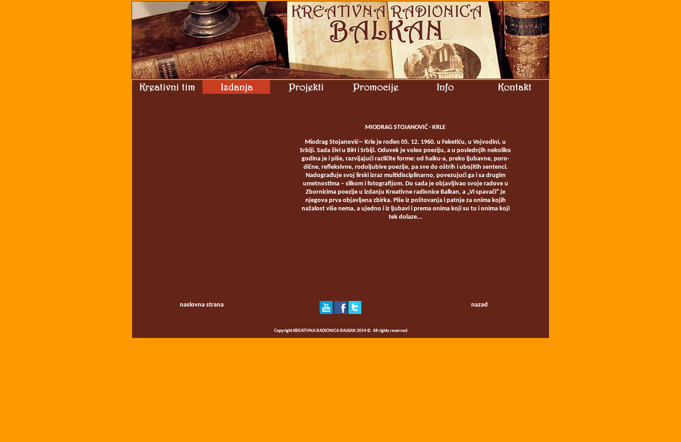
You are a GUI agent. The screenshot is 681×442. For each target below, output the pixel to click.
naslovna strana (202, 304)
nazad (479, 304)
